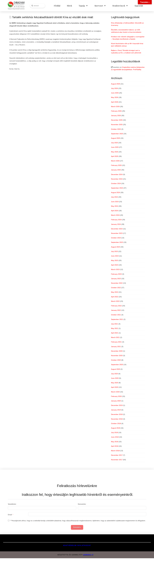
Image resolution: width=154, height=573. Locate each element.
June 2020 (115, 378)
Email (10, 515)
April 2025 (114, 156)
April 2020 (114, 387)
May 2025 (114, 152)
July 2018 (114, 432)
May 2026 (114, 97)
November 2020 (117, 355)
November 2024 (117, 179)
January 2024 (116, 224)
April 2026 (114, 102)
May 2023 (114, 260)
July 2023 (114, 251)
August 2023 (115, 247)
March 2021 (115, 337)
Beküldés (77, 527)
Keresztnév (82, 504)
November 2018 (117, 419)
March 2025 (115, 161)
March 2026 (115, 106)
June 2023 (115, 256)
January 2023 (116, 278)
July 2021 (114, 324)
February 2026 (116, 111)
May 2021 (114, 328)
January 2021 (116, 346)
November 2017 (117, 460)
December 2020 (117, 351)
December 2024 (117, 174)
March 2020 (115, 392)
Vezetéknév (12, 504)
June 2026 (115, 93)
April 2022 (114, 297)
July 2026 (114, 88)
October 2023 (116, 238)
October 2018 (116, 423)
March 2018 (115, 451)
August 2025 (115, 138)
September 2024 (117, 188)
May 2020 (114, 383)
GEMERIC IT (88, 555)
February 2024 (116, 220)
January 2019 (116, 410)
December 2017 (117, 455)
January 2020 (116, 401)
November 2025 (117, 124)
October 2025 (116, 129)
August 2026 (115, 84)
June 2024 (115, 201)
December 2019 (117, 405)
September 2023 (117, 242)
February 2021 (116, 342)
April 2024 (114, 211)
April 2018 (114, 446)
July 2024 (114, 197)
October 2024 (116, 183)
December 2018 (117, 414)
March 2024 (115, 215)
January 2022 (116, 310)
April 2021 (114, 333)
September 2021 (117, 319)
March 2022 (115, 301)
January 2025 (116, 170)
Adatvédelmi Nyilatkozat (77, 545)
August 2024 (115, 192)
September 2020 (117, 364)
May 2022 (114, 292)
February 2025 (116, 165)
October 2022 (116, 287)
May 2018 (114, 442)
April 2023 (114, 265)
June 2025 (115, 147)
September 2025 (117, 134)
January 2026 (116, 115)
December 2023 (117, 229)
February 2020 (116, 396)
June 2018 (115, 437)
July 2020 (114, 374)
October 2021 (116, 315)
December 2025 (117, 120)
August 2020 (115, 369)
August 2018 (115, 428)
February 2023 (116, 274)
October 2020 (116, 360)
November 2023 (117, 233)
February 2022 (116, 306)
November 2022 (117, 283)
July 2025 (114, 143)
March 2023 (115, 269)
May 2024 (114, 206)
